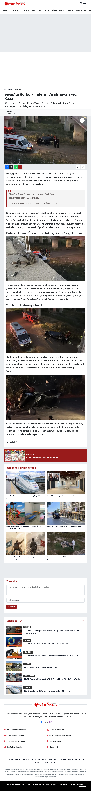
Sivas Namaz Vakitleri (16, 735)
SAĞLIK (81, 759)
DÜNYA (70, 10)
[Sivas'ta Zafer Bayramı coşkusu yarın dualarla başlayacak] (25, 544)
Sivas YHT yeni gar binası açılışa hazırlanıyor (65, 496)
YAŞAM (26, 10)
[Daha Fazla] (20, 167)
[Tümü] (83, 621)
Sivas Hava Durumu (57, 730)
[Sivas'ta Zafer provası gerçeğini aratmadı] (66, 513)
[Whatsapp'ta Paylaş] (16, 167)
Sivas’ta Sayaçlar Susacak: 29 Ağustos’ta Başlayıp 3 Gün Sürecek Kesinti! (51, 632)
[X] (46, 722)
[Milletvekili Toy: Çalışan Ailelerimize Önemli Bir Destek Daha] (25, 513)
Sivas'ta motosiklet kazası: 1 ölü (40, 667)
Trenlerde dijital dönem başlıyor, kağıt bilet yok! (47, 691)
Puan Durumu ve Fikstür (16, 741)
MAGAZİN (81, 10)
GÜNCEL (6, 10)
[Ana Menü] (84, 4)
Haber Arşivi (54, 747)
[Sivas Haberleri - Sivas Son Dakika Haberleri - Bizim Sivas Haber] (14, 3)
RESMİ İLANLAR (49, 762)
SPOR (47, 10)
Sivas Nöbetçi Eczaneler (16, 730)
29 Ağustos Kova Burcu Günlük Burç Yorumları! (47, 644)
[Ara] (81, 4)
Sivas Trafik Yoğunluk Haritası (60, 735)
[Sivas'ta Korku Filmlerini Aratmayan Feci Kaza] (45, 140)
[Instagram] (50, 722)
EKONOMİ (37, 10)
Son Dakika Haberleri (15, 747)
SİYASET (16, 10)
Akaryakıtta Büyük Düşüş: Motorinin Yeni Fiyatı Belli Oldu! (51, 656)
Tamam (82, 788)
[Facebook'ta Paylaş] (7, 167)
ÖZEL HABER (58, 10)
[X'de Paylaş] (11, 167)
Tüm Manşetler (55, 741)
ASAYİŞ (27, 664)
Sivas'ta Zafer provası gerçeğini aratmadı (64, 526)
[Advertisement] (47, 70)
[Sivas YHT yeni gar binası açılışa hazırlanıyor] (66, 483)
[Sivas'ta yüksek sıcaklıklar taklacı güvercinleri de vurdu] (66, 544)
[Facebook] (41, 722)
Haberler (8, 90)
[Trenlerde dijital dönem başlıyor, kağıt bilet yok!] (25, 483)
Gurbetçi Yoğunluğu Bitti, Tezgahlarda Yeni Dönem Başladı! (53, 679)
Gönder (11, 607)
